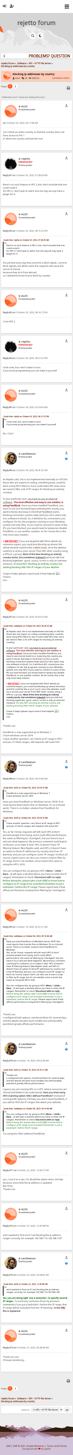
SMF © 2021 (19, 1446)
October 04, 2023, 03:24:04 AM (25, 407)
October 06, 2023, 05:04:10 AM (25, 616)
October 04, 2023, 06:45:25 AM (25, 470)
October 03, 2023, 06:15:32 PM (25, 230)
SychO (47, 1448)
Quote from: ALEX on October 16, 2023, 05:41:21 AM (25, 1070)
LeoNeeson (28, 453)
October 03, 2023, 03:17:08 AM (20, 122)
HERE (45, 880)
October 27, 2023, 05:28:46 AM (26, 1347)
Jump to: (26, 1410)
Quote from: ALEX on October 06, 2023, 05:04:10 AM (25, 787)
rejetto (25, 158)
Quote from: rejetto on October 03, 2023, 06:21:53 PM (26, 416)
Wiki (63, 1307)
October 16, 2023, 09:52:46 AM (26, 1060)
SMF (8, 1446)
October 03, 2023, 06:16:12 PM (25, 312)
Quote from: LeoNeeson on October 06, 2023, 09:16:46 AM (27, 936)
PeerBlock (47, 511)
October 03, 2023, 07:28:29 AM (25, 175)
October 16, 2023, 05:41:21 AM (25, 926)
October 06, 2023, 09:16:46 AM (25, 778)
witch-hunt (40, 547)
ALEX (17, 78)
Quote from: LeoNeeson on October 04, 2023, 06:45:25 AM (27, 626)
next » (66, 77)
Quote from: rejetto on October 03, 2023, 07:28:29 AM (26, 240)
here (33, 508)
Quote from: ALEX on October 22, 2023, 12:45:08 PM (25, 1284)
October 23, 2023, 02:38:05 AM (26, 1274)
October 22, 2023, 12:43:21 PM (26, 1170)
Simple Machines (35, 1446)
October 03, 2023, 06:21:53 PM (25, 358)
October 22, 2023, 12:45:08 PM (26, 1225)
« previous (57, 77)
